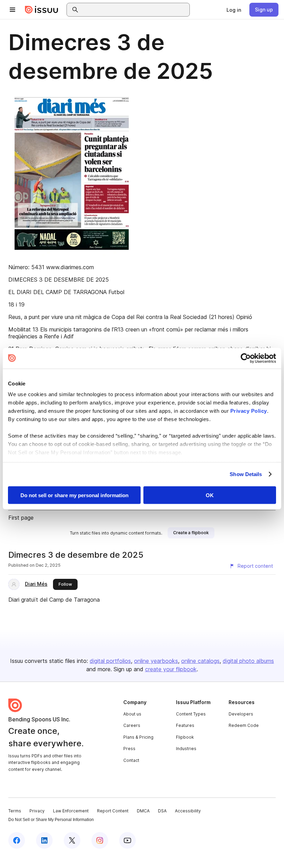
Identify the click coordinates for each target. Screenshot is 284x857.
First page (21, 517)
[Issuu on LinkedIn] (44, 840)
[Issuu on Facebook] (16, 840)
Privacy (37, 810)
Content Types (191, 714)
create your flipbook (171, 669)
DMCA (143, 810)
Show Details (246, 474)
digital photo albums (248, 660)
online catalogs (200, 660)
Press (129, 748)
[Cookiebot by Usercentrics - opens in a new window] (245, 358)
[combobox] (134, 9)
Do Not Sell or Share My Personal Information (51, 819)
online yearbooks (156, 660)
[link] (234, 10)
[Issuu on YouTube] (127, 840)
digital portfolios (110, 660)
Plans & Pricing (138, 737)
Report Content (112, 810)
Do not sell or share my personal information (74, 495)
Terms (14, 810)
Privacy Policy (248, 411)
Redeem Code (244, 725)
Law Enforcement (71, 810)
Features (185, 725)
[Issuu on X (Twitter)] (72, 840)
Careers (131, 725)
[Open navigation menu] (12, 10)
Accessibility (188, 810)
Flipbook (185, 737)
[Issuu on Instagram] (99, 840)
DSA (162, 810)
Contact (131, 760)
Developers (241, 714)
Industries (186, 748)
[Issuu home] (41, 9)
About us (132, 714)
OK (210, 495)
